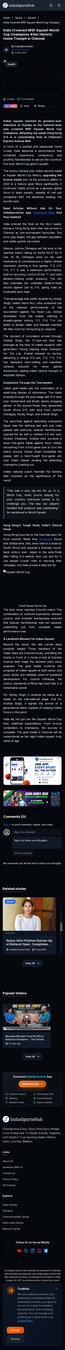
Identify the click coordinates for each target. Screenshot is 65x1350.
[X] (25, 1250)
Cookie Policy (25, 1320)
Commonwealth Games (16, 1216)
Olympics (8, 1210)
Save (26, 106)
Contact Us (9, 1173)
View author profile (20, 49)
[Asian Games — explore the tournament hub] (32, 798)
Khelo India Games (13, 1222)
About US (8, 1161)
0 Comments (27, 99)
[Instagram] (39, 1250)
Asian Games (10, 1204)
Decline (15, 1338)
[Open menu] (59, 5)
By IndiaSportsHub (22, 46)
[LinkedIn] (32, 1250)
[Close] (57, 1289)
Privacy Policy (10, 1179)
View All (30, 963)
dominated (45, 539)
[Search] (51, 5)
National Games (11, 1228)
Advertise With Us (13, 1167)
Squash (32, 17)
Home (6, 17)
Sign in (7, 824)
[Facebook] (45, 1250)
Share (41, 105)
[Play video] (27, 1017)
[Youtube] (19, 1250)
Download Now (44, 212)
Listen (12, 106)
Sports (18, 17)
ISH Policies (9, 1185)
